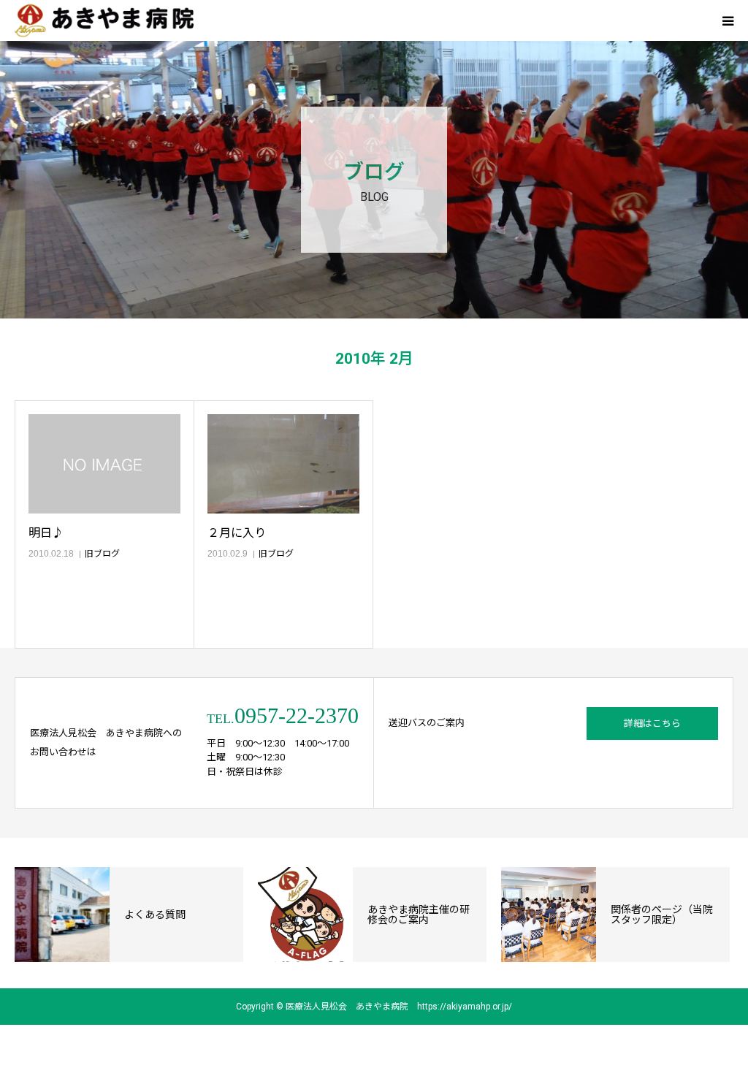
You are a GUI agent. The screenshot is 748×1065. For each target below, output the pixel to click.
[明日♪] (104, 464)
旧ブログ (102, 554)
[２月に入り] (283, 464)
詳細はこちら (652, 723)
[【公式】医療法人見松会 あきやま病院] (104, 20)
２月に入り (236, 533)
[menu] (727, 20)
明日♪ (46, 533)
